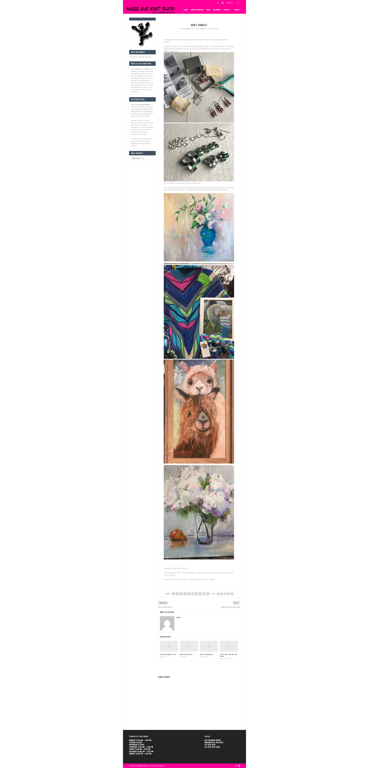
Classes (226, 10)
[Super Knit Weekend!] (209, 646)
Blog (208, 10)
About (237, 10)
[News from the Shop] (189, 646)
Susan (188, 29)
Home (186, 10)
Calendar (217, 10)
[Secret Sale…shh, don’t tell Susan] (229, 646)
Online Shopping (197, 10)
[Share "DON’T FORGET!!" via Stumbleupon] (200, 594)
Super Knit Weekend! (206, 654)
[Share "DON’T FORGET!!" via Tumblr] (185, 594)
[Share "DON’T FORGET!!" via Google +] (181, 594)
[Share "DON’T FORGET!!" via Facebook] (173, 594)
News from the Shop (186, 654)
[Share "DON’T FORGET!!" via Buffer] (196, 594)
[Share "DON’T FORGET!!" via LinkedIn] (192, 594)
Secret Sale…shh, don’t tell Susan (228, 655)
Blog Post (203, 29)
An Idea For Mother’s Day (168, 654)
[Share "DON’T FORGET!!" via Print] (208, 594)
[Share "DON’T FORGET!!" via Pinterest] (189, 594)
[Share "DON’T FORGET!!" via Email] (204, 594)
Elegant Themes (142, 766)
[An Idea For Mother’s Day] (169, 646)
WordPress (160, 766)
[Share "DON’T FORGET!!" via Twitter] (177, 594)
